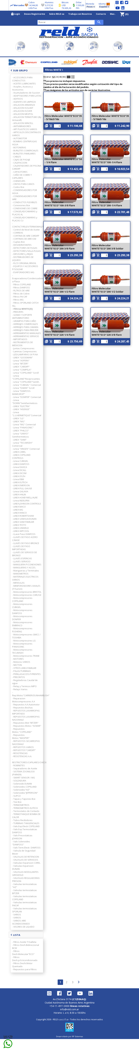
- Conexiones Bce (21, 205)
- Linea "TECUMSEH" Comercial (22, 444)
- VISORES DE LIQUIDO (23, 926)
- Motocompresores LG (24, 640)
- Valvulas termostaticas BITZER (24, 892)
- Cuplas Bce (18, 241)
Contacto (101, 14)
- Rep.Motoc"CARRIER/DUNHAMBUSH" (26, 694)
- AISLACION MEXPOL (22, 114)
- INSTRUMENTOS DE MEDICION (22, 344)
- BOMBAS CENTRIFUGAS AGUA (24, 143)
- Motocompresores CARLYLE (26, 594)
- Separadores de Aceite (24, 768)
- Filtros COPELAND (21, 284)
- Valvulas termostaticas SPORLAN (24, 910)
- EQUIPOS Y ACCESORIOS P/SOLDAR (25, 268)
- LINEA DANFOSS (20, 464)
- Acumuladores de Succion (26, 92)
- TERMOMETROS (20, 804)
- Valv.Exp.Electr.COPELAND (26, 826)
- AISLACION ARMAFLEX (23, 104)
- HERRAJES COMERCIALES (25, 324)
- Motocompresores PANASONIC (22, 645)
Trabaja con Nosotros (80, 14)
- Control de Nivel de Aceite (26, 229)
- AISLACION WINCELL (22, 123)
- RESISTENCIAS (20, 753)
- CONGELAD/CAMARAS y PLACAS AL (24, 213)
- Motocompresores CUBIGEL (22, 606)
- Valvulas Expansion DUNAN (23, 867)
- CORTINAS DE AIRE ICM (24, 238)
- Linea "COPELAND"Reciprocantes (26, 377)
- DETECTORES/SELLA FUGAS (26, 250)
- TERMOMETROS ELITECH (25, 808)
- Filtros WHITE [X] (22, 308)
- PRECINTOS (18, 677)
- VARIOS (16, 914)
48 (60, 76)
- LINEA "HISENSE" (21, 409)
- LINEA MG (17, 509)
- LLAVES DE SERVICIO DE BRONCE (24, 554)
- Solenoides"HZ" (21, 789)
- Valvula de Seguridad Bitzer (23, 852)
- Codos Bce (18, 187)
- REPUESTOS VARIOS (23, 747)
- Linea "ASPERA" (20, 360)
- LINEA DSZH (18, 476)
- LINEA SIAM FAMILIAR (23, 521)
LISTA (15, 935)
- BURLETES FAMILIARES (24, 153)
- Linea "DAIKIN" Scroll (23, 387)
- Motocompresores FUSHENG (22, 630)
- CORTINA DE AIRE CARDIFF (25, 235)
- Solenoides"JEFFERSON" (25, 792)
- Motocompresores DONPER (22, 618)
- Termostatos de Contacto (25, 811)
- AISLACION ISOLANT (22, 107)
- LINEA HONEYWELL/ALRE (25, 497)
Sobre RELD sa (56, 14)
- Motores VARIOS (21, 661)
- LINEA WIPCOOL (20, 531)
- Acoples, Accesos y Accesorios (22, 88)
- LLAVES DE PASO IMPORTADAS (21, 548)
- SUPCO (16, 795)
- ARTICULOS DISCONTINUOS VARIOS (26, 134)
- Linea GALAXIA (20, 491)
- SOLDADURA (19, 780)
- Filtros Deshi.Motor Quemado (22, 965)
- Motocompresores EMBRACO (22, 624)
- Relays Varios (19, 689)
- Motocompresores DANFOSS (22, 612)
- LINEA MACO (19, 506)
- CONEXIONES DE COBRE (24, 208)
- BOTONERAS (19, 147)
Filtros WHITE (53, 69)
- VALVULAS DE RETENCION (25, 856)
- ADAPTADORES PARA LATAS (26, 95)
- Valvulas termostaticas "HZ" (24, 886)
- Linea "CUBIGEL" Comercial (26, 384)
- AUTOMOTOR (19, 138)
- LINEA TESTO (19, 524)
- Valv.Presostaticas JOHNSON (22, 837)
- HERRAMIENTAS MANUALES (26, 333)
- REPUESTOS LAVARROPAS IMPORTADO (26, 712)
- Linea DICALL (19, 470)
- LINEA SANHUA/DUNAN (24, 518)
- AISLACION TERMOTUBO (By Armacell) (26, 119)
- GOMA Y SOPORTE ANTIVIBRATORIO (22, 316)
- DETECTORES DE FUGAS (24, 247)
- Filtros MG (18, 299)
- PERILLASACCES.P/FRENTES (26, 674)
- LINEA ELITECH (19, 482)
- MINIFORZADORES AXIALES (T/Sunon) (26, 587)
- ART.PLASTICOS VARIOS (24, 129)
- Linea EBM (18, 479)
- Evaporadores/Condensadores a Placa (26, 278)
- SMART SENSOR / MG (23, 777)
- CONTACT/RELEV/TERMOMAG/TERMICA (26, 225)
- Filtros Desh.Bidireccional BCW (25, 946)
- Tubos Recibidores (22, 820)
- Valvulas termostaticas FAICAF (24, 904)
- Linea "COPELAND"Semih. (25, 381)
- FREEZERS (17, 311)
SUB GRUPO (19, 70)
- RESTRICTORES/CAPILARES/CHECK (26, 761)
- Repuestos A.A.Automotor (26, 704)
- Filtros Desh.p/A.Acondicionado (24, 959)
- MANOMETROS (20, 573)
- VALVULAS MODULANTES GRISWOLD (25, 873)
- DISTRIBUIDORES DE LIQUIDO (23, 259)
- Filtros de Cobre (20, 293)
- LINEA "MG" (18, 421)
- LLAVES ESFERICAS (22, 558)
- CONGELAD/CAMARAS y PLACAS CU (24, 219)
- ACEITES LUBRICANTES (24, 83)
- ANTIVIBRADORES (21, 126)
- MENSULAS (18, 582)
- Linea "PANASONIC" (23, 427)
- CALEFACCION (19, 162)
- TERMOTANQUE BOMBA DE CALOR (26, 816)
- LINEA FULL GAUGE (22, 488)
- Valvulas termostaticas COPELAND (24, 898)
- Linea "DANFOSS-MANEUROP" (21, 392)
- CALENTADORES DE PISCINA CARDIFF (26, 167)
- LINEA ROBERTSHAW (23, 515)
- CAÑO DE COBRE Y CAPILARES (22, 176)
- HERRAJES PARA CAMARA (25, 327)
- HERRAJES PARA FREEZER (25, 330)
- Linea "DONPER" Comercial (26, 397)
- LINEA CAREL (19, 451)
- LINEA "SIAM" (19, 439)
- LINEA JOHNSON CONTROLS (26, 503)
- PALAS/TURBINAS (21, 671)
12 (53, 76)
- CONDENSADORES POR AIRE (24, 198)
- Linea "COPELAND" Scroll (25, 372)
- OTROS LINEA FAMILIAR (24, 668)
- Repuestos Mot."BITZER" (25, 722)
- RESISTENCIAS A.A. (22, 756)
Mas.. (113, 14)
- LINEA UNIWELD (20, 527)
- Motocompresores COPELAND (22, 599)
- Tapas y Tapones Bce (23, 798)
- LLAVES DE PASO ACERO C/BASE (25, 539)
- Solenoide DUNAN (22, 783)
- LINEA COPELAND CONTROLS (21, 456)
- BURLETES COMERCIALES (25, 150)
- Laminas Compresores (24, 351)
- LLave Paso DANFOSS (23, 534)
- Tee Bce (17, 801)
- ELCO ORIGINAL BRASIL (24, 263)
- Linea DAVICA (19, 467)
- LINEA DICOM (19, 473)
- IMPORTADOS (19, 339)
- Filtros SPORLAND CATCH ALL (25, 304)
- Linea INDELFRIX (20, 500)
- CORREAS (17, 232)
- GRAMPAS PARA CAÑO (24, 320)
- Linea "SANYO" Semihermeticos (20, 435)
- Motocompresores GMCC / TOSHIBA (26, 636)
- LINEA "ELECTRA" (21, 406)
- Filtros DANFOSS (21, 287)
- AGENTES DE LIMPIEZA (24, 101)
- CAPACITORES (19, 171)
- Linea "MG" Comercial (24, 424)
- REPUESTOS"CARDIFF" (24, 750)
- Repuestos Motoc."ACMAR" (26, 725)
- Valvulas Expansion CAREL (26, 862)
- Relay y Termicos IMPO (24, 686)
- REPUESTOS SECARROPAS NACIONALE (26, 743)
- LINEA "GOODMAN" (22, 357)
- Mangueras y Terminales (25, 570)
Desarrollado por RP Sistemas (69, 1036)
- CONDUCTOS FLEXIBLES (24, 202)
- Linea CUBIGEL (20, 461)
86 (64, 76)
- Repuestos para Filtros (24, 969)
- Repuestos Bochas (22, 707)
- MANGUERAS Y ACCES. (24, 567)
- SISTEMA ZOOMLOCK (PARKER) (23, 773)
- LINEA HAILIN (19, 494)
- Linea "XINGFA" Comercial (26, 448)
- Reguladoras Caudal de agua (25, 682)
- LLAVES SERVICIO (21, 561)
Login (15, 14)
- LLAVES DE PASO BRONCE (25, 543)
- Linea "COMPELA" (21, 369)
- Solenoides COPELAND (24, 786)
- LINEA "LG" (18, 418)
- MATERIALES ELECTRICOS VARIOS (25, 578)
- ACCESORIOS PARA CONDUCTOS (22, 79)
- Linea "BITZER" (20, 363)
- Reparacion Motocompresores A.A (23, 700)
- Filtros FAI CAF (19, 296)
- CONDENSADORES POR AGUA (24, 192)
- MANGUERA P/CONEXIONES (26, 564)
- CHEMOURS (18, 180)
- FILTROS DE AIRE (21, 290)
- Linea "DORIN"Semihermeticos (24, 402)
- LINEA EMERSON (21, 485)
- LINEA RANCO (19, 512)
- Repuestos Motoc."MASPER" (20, 736)
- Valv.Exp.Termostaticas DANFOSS (24, 831)
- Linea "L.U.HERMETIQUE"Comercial (26, 414)
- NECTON (17, 664)
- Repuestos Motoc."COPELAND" (22, 730)
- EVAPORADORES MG (23, 272)
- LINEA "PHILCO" (20, 430)
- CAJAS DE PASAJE (21, 159)
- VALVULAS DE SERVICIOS (25, 859)
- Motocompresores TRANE (25, 655)
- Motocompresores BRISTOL (26, 591)
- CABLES (16, 156)
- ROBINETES (18, 765)
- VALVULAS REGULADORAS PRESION (26, 879)
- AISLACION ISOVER (22, 110)
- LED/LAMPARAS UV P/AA (25, 354)
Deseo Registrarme (34, 14)
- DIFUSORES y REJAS (22, 254)
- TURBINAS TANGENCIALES (25, 823)
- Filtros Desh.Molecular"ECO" (23, 953)
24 (57, 76)
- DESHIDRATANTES (22, 244)
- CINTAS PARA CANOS (23, 184)
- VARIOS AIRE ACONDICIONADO (21, 922)
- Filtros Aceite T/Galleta (24, 941)
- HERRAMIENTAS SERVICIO (25, 336)
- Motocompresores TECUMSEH (22, 651)
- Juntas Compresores (23, 348)
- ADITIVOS (17, 98)
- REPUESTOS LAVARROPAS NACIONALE (26, 718)
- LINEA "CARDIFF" (21, 366)
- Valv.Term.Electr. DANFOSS (26, 847)
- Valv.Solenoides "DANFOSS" (21, 843)
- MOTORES (18, 658)
